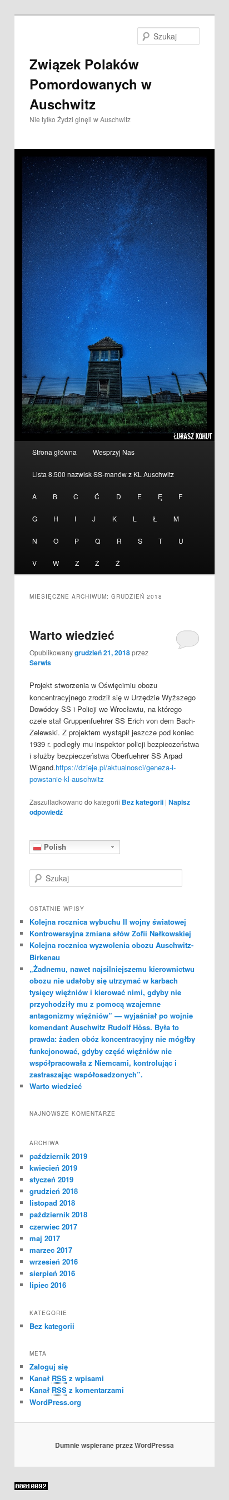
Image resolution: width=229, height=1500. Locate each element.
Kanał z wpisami (66, 1378)
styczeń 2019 (51, 1179)
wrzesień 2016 (53, 1261)
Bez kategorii (142, 802)
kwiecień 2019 (53, 1167)
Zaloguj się (48, 1366)
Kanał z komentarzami (76, 1389)
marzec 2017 (50, 1250)
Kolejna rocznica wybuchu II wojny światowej (107, 921)
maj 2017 (44, 1238)
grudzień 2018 (53, 1191)
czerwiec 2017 (53, 1226)
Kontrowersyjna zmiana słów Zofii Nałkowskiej (110, 933)
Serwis (40, 663)
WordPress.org (55, 1402)
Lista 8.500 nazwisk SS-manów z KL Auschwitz (103, 474)
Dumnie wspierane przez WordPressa (114, 1445)
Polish (54, 847)
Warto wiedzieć (71, 634)
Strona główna (54, 451)
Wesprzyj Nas (114, 451)
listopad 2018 (52, 1202)
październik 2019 (58, 1156)
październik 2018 (58, 1214)
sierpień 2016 (52, 1273)
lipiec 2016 (47, 1285)
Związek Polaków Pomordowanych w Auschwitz (90, 83)
